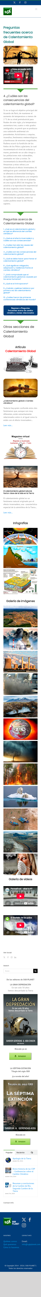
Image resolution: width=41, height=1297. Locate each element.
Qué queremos (9, 1244)
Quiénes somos (10, 1241)
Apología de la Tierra (22, 1158)
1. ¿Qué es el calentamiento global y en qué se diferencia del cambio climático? (19, 231)
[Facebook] (8, 957)
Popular (9, 1152)
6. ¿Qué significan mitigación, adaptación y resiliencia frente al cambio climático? (18, 267)
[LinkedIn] (15, 957)
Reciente (20, 1152)
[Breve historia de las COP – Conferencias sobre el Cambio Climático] (8, 1169)
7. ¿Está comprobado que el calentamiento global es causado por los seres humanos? (20, 276)
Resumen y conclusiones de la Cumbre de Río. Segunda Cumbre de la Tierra (23, 1187)
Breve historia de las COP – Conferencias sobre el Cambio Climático (24, 1171)
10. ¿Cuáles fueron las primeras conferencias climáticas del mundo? (19, 298)
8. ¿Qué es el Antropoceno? (15, 283)
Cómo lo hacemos (11, 1247)
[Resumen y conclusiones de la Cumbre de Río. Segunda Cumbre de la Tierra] (8, 1183)
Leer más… (8, 425)
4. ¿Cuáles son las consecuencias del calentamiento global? (19, 253)
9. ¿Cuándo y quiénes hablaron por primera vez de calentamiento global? (18, 290)
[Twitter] (4, 957)
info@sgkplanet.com (31, 1244)
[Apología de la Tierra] (8, 1158)
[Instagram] (12, 957)
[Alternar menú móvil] (36, 9)
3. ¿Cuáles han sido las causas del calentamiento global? (18, 246)
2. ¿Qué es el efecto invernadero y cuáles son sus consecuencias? (18, 239)
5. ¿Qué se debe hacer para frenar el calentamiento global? (19, 259)
